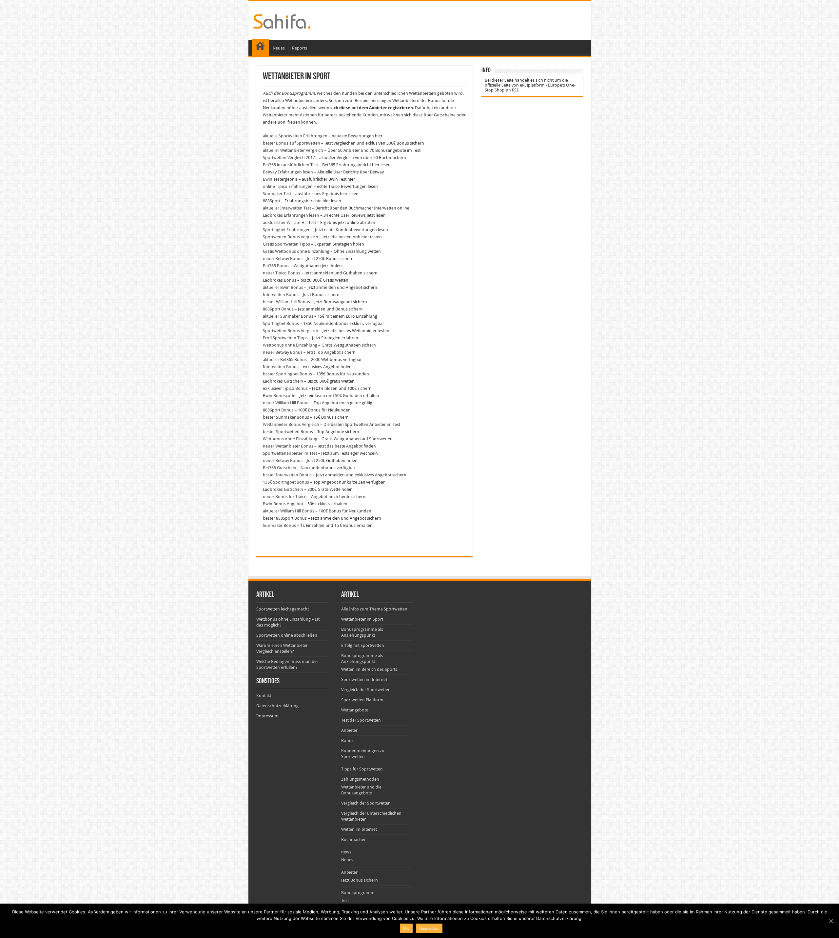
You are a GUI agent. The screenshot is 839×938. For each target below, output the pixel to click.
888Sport (271, 200)
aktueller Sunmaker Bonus (288, 316)
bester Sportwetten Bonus (288, 431)
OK (406, 928)
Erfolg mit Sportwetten (362, 645)
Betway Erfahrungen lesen (288, 172)
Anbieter (349, 730)
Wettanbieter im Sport (362, 619)
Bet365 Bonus (276, 265)
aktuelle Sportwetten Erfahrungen (295, 135)
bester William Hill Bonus (286, 301)
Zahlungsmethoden (360, 779)
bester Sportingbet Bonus (287, 373)
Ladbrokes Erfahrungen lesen (291, 215)
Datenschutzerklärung (277, 705)
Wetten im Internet (359, 829)
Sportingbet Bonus (281, 323)
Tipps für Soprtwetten (362, 769)
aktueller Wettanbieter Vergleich (293, 150)
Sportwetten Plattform (362, 699)
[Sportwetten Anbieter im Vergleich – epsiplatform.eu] (282, 20)
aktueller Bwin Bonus (283, 287)
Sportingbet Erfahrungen (287, 229)
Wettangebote (354, 710)
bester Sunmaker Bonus (286, 417)
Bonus (347, 740)
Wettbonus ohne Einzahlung (290, 345)
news (346, 851)
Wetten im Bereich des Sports (369, 669)
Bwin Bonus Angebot (283, 503)
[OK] (831, 921)
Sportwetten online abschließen (286, 635)
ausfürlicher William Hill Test (289, 222)
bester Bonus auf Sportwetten (291, 143)
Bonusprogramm (358, 892)
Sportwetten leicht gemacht (282, 609)
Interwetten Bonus (281, 294)
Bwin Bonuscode (279, 395)
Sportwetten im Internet (364, 679)
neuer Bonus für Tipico (285, 496)
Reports (299, 48)
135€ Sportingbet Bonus (286, 482)
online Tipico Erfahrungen (288, 186)
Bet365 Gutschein (279, 467)
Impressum (267, 715)
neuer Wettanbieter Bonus (288, 446)
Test (345, 900)
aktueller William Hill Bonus (288, 511)
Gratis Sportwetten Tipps (286, 244)
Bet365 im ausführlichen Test (290, 164)
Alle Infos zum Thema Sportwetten (374, 609)
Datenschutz (429, 928)
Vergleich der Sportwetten (366, 689)
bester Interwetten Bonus (287, 474)
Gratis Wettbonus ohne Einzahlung (296, 251)
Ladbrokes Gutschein (283, 381)
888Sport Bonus (278, 309)
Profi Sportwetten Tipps (285, 337)
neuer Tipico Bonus (281, 272)
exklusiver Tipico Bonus (285, 388)
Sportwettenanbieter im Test (290, 453)
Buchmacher (353, 839)
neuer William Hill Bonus (286, 402)
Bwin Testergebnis (280, 179)
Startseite (260, 47)
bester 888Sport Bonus (285, 518)
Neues (279, 48)
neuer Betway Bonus (282, 258)
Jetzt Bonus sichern (359, 880)
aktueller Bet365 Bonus (285, 359)
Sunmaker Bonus (279, 525)
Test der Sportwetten (361, 720)
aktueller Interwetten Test (287, 208)
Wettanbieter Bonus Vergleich (291, 424)
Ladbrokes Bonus (279, 280)
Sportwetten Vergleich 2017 (289, 157)
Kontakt (263, 695)
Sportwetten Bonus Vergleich (290, 236)
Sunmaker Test (277, 193)
